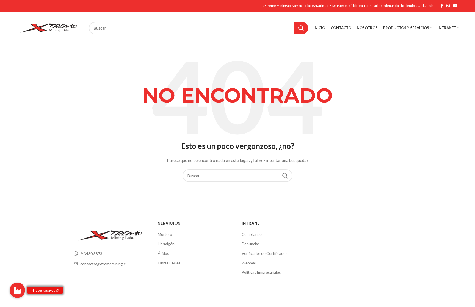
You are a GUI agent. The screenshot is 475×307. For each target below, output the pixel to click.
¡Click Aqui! (424, 6)
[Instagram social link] (448, 5)
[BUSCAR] (301, 28)
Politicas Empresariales (261, 272)
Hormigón (166, 243)
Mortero (165, 234)
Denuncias (251, 243)
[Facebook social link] (442, 5)
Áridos (163, 253)
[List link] (112, 254)
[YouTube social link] (455, 5)
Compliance (252, 234)
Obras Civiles (169, 263)
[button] (17, 290)
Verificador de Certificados (265, 253)
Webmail (249, 263)
